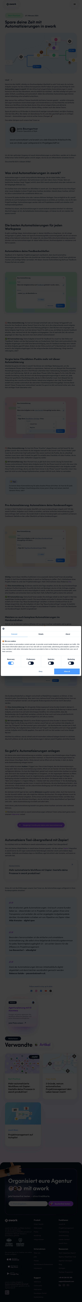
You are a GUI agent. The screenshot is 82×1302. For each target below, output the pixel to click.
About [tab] (68, 634)
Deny (40, 671)
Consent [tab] (14, 634)
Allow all (67, 671)
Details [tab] (41, 634)
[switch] (31, 663)
